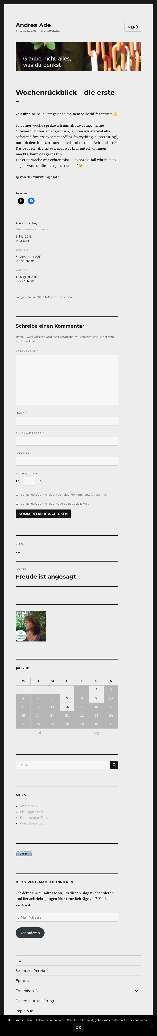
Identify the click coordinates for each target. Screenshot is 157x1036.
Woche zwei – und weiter (33, 229)
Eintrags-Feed (31, 812)
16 (96, 707)
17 (111, 707)
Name (21, 413)
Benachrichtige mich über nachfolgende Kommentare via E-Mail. (64, 494)
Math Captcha (28, 473)
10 (111, 698)
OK (78, 1028)
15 (81, 707)
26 (38, 724)
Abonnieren (30, 933)
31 (111, 724)
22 (82, 715)
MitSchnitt (52, 297)
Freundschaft (27, 991)
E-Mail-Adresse (30, 433)
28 (67, 724)
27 (52, 724)
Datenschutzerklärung (35, 1001)
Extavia (67, 297)
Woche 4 (21, 270)
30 (96, 724)
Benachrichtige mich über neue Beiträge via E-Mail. (55, 503)
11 (23, 707)
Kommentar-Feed (34, 817)
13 (52, 707)
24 (111, 715)
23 (96, 715)
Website (22, 453)
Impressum (25, 1011)
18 (23, 715)
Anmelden (28, 806)
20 (52, 715)
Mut (19, 961)
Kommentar (27, 351)
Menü (133, 27)
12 (38, 707)
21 (67, 715)
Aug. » (98, 733)
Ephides (22, 981)
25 (23, 724)
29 (82, 724)
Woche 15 (22, 249)
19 (37, 715)
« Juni (36, 733)
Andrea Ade (33, 25)
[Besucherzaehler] (67, 853)
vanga (20, 297)
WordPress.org (32, 823)
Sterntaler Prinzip (30, 971)
